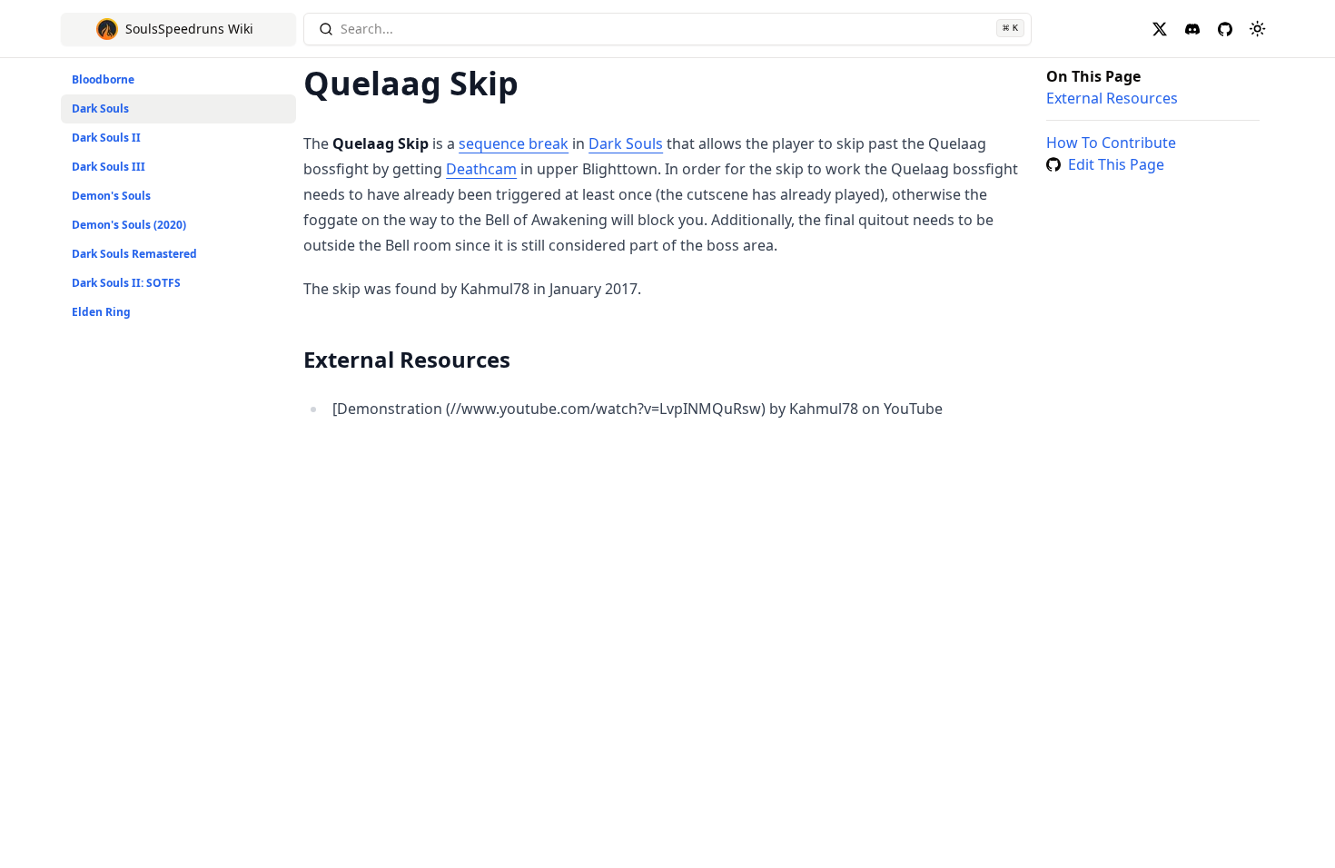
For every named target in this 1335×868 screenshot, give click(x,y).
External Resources (1112, 98)
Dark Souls (100, 108)
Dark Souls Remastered (134, 253)
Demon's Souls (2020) (129, 224)
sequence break (514, 143)
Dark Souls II (106, 137)
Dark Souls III (108, 166)
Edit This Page (1116, 164)
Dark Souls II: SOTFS (126, 283)
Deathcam (481, 169)
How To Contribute (1111, 143)
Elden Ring (101, 312)
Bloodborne (103, 79)
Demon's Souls (111, 195)
